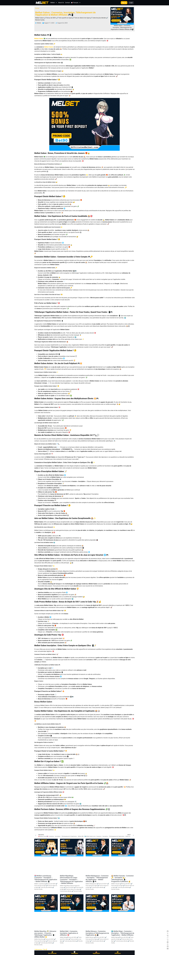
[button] (168, 931)
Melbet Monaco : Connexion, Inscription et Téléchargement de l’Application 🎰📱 (97, 933)
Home (37, 8)
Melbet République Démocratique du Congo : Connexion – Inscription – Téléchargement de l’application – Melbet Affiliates (71, 879)
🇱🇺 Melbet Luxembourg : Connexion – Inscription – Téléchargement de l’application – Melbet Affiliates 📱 (45, 878)
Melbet (52, 2)
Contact (67, 2)
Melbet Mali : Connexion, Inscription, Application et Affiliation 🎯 (69, 933)
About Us (61, 2)
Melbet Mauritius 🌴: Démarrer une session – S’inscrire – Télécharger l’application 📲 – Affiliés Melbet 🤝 (45, 934)
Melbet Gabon (48, 47)
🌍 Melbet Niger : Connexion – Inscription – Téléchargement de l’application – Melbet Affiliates (122, 933)
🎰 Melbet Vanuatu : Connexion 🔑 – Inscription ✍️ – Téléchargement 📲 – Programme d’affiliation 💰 (122, 878)
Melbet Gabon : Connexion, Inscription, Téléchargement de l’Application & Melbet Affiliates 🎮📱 (65, 13)
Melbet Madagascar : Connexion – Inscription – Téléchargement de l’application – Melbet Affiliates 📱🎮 (97, 878)
